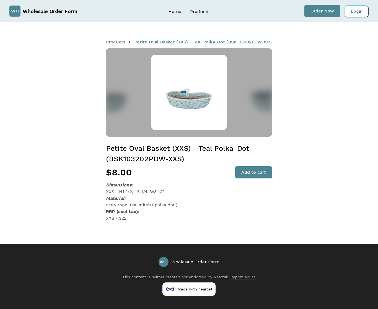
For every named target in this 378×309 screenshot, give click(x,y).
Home (175, 11)
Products (199, 11)
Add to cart (253, 172)
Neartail (221, 277)
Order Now (322, 11)
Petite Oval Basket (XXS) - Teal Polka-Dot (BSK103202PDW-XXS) (203, 42)
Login (357, 11)
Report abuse (243, 277)
